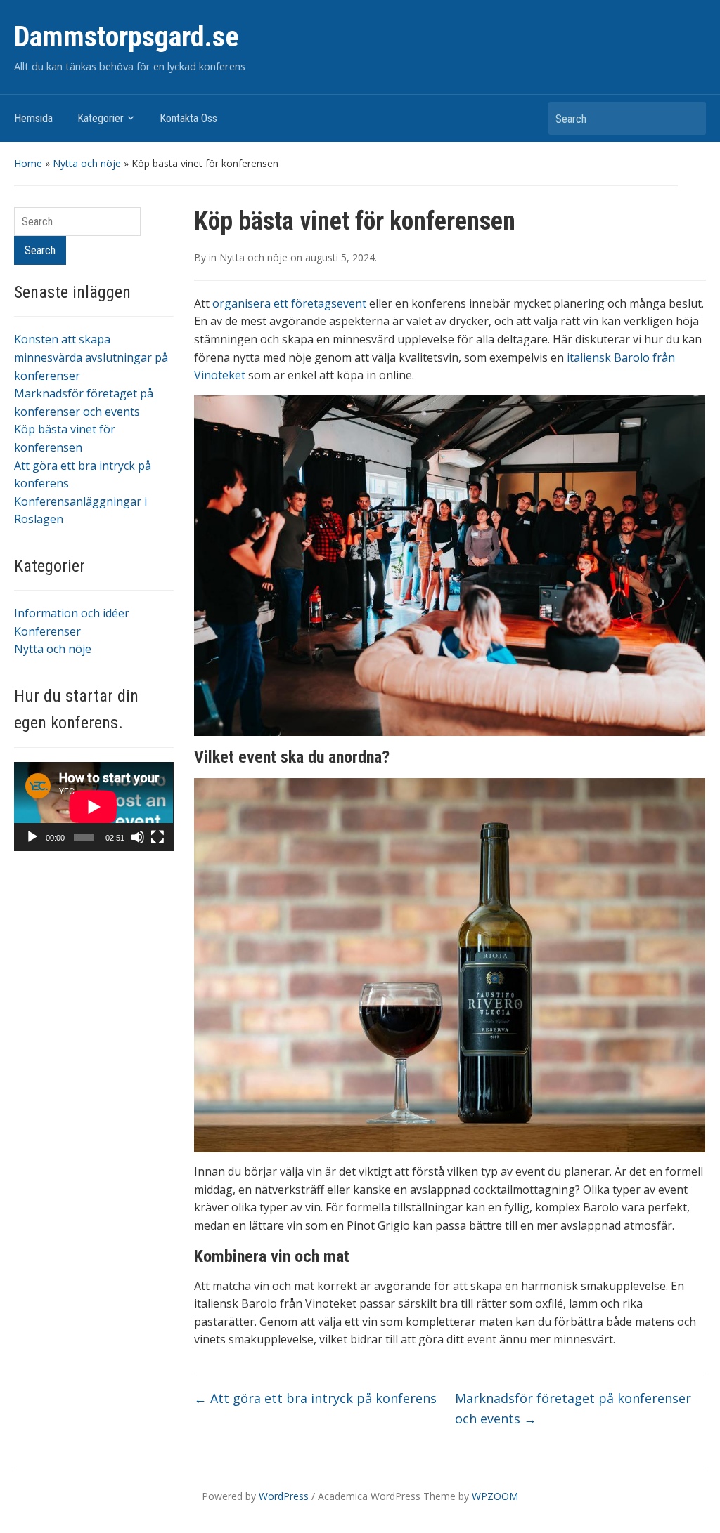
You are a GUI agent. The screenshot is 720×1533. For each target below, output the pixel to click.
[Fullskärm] (157, 837)
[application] (93, 806)
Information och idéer (71, 613)
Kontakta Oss (188, 118)
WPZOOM (495, 1496)
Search (688, 118)
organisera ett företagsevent (289, 303)
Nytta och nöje (87, 163)
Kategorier (100, 118)
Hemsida (33, 118)
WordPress (284, 1496)
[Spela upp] (32, 837)
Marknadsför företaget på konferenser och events (573, 1408)
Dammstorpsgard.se (126, 36)
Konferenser (47, 631)
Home (28, 163)
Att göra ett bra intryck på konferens (315, 1398)
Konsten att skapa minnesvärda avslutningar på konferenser (91, 357)
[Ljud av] (138, 837)
